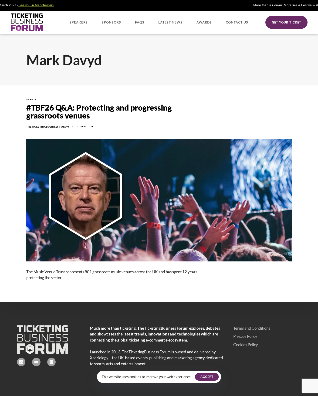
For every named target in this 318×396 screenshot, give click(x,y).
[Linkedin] (21, 362)
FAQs (139, 22)
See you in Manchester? (19, 5)
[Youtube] (36, 362)
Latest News (170, 22)
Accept (206, 377)
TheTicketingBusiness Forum (47, 126)
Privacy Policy (245, 336)
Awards (204, 22)
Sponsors (111, 22)
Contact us (237, 22)
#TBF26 (31, 99)
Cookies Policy (245, 344)
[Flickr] (51, 362)
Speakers (79, 22)
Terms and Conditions (251, 328)
